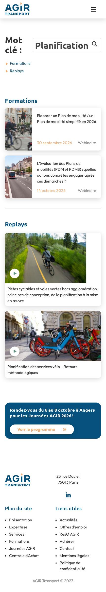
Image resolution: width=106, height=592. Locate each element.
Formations (20, 63)
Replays (17, 70)
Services (16, 534)
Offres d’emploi (73, 526)
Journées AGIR (22, 548)
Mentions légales (74, 555)
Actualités (68, 519)
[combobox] (67, 45)
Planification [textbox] (61, 45)
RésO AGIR (69, 534)
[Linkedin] (68, 495)
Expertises (18, 526)
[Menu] (96, 9)
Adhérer (67, 541)
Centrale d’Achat (24, 555)
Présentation (20, 519)
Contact (67, 548)
